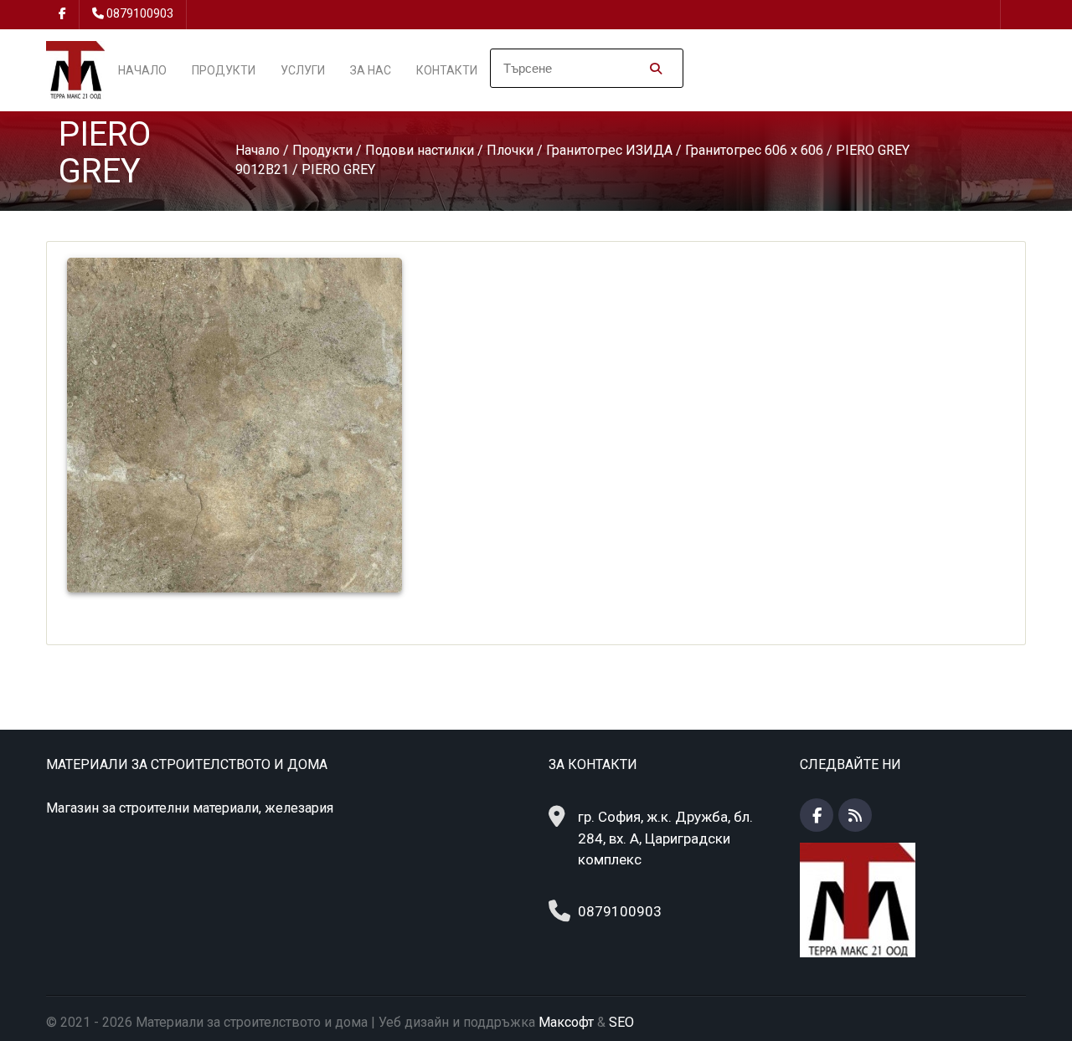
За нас (370, 70)
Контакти (446, 70)
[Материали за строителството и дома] (75, 69)
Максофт (566, 1022)
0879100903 (139, 13)
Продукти (223, 70)
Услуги (303, 70)
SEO (621, 1022)
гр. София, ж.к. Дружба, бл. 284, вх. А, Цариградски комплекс (665, 838)
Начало (142, 70)
